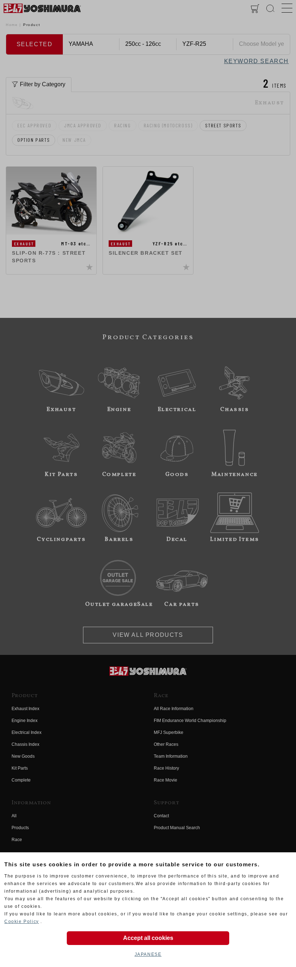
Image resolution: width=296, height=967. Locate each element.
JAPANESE (148, 954)
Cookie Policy (21, 921)
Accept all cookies (148, 938)
